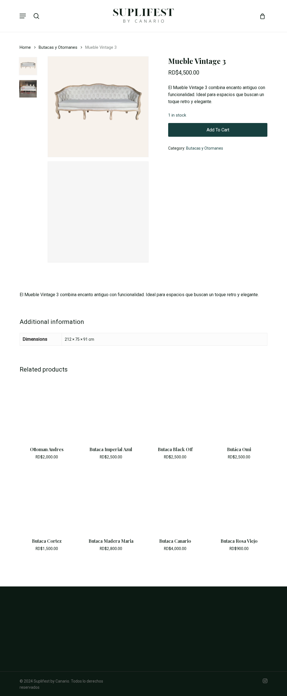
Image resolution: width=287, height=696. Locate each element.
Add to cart (218, 130)
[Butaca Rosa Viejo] (239, 501)
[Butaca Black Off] (175, 409)
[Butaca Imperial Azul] (111, 409)
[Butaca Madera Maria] (111, 501)
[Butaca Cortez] (47, 501)
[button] (23, 16)
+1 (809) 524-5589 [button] (165, 649)
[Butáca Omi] (239, 409)
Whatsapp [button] (158, 638)
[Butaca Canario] (175, 501)
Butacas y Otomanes (58, 47)
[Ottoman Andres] (47, 409)
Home (25, 47)
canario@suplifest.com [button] (169, 660)
